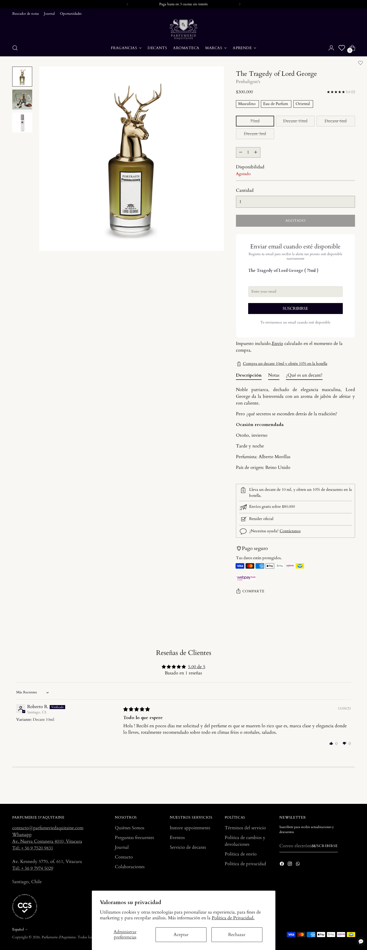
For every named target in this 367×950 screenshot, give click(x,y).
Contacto (124, 857)
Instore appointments (190, 828)
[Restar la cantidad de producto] (240, 152)
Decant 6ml (336, 121)
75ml (255, 121)
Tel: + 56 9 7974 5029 (32, 868)
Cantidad (245, 190)
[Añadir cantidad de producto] (255, 152)
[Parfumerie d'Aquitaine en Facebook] (282, 864)
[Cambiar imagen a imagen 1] (22, 77)
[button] (331, 743)
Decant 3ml (255, 134)
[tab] (249, 376)
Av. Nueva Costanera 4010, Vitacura (47, 841)
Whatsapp (22, 835)
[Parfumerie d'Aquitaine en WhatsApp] (298, 864)
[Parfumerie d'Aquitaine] (183, 29)
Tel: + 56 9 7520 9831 (32, 848)
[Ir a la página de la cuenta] (331, 48)
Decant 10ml (295, 121)
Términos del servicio (245, 828)
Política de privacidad (245, 864)
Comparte (253, 591)
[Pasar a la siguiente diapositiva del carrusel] (351, 786)
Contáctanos (290, 531)
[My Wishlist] (342, 48)
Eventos (177, 838)
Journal (122, 847)
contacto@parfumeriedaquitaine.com (47, 828)
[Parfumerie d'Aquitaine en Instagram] (290, 864)
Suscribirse (325, 846)
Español (18, 929)
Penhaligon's (248, 82)
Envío (277, 343)
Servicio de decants (188, 847)
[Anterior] (127, 4)
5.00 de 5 (196, 667)
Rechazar (236, 935)
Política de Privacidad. (233, 918)
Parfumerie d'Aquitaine (59, 937)
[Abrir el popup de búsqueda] (15, 48)
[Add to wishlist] (360, 62)
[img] (136, 709)
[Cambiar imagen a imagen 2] (22, 99)
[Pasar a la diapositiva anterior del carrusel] (339, 787)
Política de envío (241, 854)
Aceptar (181, 935)
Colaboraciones (130, 867)
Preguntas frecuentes (134, 838)
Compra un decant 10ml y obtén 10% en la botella (285, 363)
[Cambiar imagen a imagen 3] (22, 122)
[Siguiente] (239, 4)
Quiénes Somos (129, 828)
